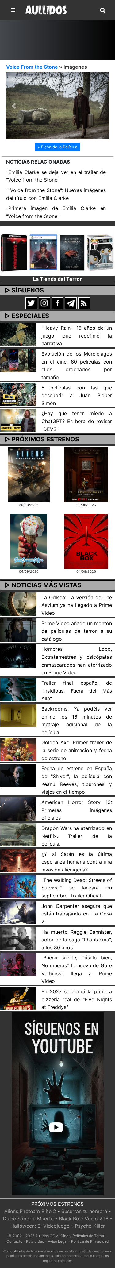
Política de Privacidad (90, 1242)
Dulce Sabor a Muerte (28, 1219)
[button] (13, 106)
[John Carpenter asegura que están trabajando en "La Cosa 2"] (18, 913)
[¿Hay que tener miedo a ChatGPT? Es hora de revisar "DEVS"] (18, 420)
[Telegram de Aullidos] (71, 303)
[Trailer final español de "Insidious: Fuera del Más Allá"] (18, 690)
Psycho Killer (90, 1227)
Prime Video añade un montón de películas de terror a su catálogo (76, 632)
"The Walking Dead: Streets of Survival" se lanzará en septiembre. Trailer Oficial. (76, 888)
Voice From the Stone (32, 67)
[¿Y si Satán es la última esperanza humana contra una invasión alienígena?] (18, 861)
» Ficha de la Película (57, 147)
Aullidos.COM (47, 1236)
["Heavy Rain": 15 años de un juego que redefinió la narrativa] (18, 335)
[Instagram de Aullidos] (44, 303)
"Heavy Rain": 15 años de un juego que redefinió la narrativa (76, 336)
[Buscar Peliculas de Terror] (102, 11)
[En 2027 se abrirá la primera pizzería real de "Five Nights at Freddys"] (18, 998)
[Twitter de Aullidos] (31, 303)
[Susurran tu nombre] (86, 475)
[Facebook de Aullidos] (57, 303)
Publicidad (35, 1242)
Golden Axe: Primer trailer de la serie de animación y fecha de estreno (76, 751)
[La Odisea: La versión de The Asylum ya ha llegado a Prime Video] (18, 604)
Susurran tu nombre (84, 1212)
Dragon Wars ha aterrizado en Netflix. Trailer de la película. (76, 836)
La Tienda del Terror (57, 280)
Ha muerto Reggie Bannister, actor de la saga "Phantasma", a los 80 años (76, 940)
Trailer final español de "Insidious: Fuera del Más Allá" (76, 691)
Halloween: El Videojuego (40, 1227)
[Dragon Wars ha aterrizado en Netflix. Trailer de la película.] (18, 835)
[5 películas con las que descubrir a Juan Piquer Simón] (18, 394)
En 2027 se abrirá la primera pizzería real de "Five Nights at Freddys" (76, 1000)
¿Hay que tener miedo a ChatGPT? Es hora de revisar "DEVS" (76, 422)
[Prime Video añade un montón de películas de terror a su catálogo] (18, 630)
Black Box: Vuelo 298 (84, 1219)
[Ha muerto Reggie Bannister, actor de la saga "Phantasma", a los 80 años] (18, 939)
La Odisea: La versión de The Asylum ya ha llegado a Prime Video (76, 606)
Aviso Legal (57, 1242)
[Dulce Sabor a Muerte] (28, 541)
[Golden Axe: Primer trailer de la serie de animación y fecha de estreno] (18, 749)
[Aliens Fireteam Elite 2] (29, 475)
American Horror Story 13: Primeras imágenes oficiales (76, 810)
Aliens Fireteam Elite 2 (30, 1212)
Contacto (14, 1242)
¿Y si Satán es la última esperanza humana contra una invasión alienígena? (76, 862)
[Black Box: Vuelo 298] (86, 541)
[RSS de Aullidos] (84, 303)
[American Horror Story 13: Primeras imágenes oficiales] (18, 809)
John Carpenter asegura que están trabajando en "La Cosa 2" (76, 914)
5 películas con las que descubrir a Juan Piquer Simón (76, 396)
